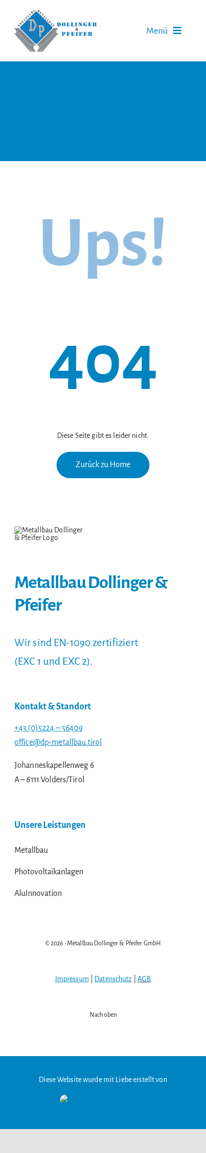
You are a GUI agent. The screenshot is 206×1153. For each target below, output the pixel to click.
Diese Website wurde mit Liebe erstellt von (103, 1079)
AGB (144, 979)
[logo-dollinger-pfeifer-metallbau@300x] (55, 13)
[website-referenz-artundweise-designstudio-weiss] (103, 1098)
